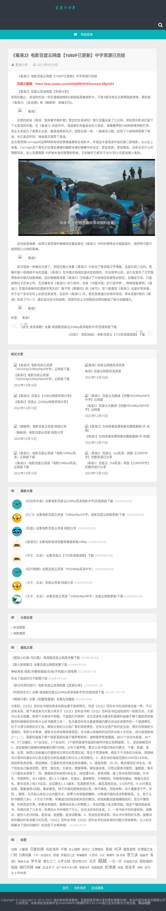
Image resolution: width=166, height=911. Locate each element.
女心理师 (74, 849)
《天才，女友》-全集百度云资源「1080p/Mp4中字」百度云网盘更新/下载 (73, 596)
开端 (64, 849)
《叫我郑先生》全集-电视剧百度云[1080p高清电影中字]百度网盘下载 (57, 692)
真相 (109, 849)
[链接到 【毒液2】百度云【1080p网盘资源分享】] (43, 395)
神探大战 (23, 861)
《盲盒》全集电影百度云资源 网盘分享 (50, 528)
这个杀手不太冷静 (66, 867)
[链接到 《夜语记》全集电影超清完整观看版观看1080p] (16, 544)
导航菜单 (87, 34)
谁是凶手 (84, 867)
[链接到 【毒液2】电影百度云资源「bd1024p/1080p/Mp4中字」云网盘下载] (46, 369)
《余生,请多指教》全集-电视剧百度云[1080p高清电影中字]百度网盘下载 (68, 326)
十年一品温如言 (42, 855)
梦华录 (36, 861)
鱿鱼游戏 (129, 849)
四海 (56, 855)
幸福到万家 (131, 861)
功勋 (14, 849)
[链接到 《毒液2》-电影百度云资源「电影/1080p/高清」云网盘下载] (46, 457)
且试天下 (48, 867)
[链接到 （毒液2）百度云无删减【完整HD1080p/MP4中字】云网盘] (117, 399)
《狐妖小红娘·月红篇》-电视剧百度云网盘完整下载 (45, 657)
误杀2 (86, 849)
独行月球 (26, 867)
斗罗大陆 (63, 861)
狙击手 (130, 867)
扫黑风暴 (25, 855)
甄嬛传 (110, 855)
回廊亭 (144, 855)
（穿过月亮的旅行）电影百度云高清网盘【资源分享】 (47, 685)
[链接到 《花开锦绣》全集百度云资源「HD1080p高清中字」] (16, 571)
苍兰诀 (132, 855)
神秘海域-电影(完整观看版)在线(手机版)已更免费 (44, 671)
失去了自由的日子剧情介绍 (29, 678)
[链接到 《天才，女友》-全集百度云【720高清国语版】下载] (16, 558)
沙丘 (102, 855)
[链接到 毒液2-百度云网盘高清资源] (104, 365)
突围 (120, 867)
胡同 (140, 867)
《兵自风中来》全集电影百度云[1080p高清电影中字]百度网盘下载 (68, 501)
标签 (24, 840)
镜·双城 (120, 855)
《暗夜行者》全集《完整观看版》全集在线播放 (43, 699)
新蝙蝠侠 (82, 855)
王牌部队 (98, 849)
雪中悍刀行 (79, 861)
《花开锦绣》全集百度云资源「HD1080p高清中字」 (59, 569)
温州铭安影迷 (83, 9)
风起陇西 (97, 867)
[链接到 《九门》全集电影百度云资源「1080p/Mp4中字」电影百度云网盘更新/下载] (16, 517)
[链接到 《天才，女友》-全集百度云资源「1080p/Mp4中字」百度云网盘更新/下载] (16, 599)
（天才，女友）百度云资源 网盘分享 (48, 582)
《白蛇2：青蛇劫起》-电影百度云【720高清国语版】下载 (106, 333)
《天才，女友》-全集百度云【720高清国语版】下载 (59, 555)
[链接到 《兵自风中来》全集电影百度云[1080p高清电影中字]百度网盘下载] (16, 503)
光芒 (92, 861)
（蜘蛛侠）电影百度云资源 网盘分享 (38, 432)
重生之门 (49, 861)
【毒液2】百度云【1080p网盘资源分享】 (42, 401)
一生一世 (115, 861)
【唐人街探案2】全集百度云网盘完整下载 (39, 664)
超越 (102, 861)
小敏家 (23, 849)
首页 (65, 888)
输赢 (37, 867)
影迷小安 (22, 64)
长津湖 (110, 867)
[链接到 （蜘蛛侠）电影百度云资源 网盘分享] (40, 426)
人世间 (93, 855)
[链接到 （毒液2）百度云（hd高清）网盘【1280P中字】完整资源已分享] (117, 457)
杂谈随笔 (19, 627)
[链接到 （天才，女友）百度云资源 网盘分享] (16, 585)
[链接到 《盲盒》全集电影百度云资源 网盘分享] (16, 531)
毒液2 (26, 317)
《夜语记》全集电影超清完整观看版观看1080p (55, 542)
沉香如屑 (37, 849)
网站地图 (144, 903)
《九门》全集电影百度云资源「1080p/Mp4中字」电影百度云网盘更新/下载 (74, 514)
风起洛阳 (52, 849)
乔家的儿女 (68, 855)
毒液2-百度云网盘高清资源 (103, 371)
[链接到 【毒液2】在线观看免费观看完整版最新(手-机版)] (117, 430)
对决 (117, 849)
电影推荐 (19, 633)
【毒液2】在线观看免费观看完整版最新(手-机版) (117, 436)
